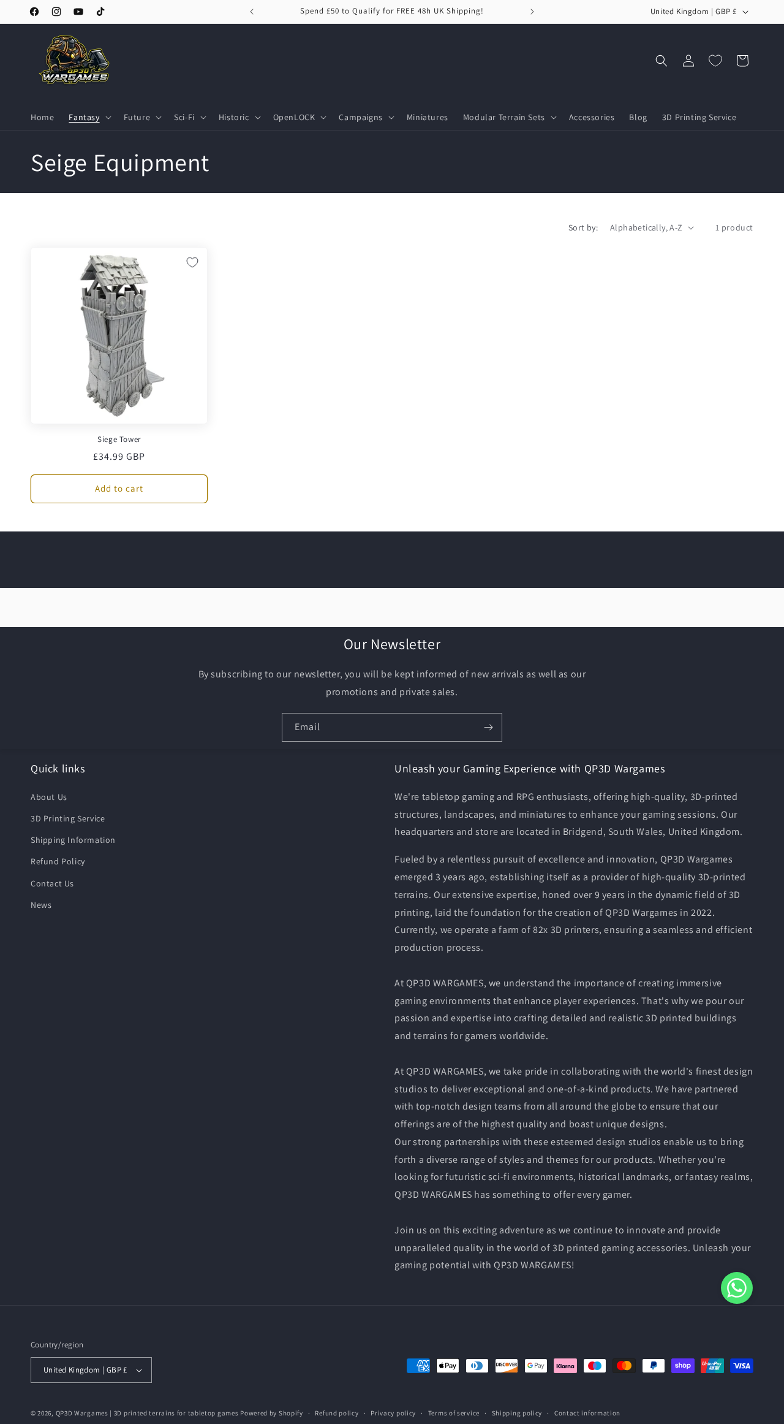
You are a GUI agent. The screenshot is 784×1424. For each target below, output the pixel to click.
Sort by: (583, 227)
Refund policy (336, 1413)
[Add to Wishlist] (192, 262)
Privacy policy (393, 1413)
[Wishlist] (715, 60)
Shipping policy (517, 1413)
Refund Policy (58, 861)
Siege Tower (119, 439)
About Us (49, 796)
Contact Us (52, 883)
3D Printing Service (68, 818)
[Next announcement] (532, 11)
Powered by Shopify (271, 1413)
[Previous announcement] (251, 11)
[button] (88, 117)
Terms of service (454, 1413)
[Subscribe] (488, 727)
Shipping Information (73, 839)
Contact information (587, 1413)
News (41, 904)
